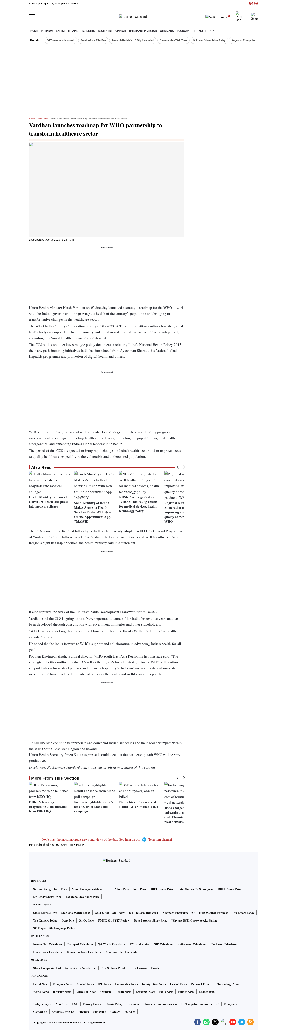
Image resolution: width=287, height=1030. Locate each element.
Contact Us (40, 1011)
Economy (183, 31)
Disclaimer (134, 1004)
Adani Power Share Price (130, 889)
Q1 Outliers (86, 920)
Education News (86, 991)
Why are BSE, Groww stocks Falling (194, 920)
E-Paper (73, 31)
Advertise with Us (63, 1011)
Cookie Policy (114, 1004)
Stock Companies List (47, 968)
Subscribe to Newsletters (80, 968)
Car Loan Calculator (224, 944)
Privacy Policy (92, 1004)
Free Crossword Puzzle (144, 968)
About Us (61, 1004)
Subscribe (99, 1011)
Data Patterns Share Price (150, 920)
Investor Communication (161, 1004)
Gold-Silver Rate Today (110, 912)
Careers (115, 1011)
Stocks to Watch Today (75, 912)
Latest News (40, 984)
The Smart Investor (143, 31)
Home (34, 31)
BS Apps (129, 1011)
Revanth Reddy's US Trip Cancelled (133, 40)
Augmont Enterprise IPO (245, 40)
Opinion (120, 31)
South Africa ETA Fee (93, 40)
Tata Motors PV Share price (196, 889)
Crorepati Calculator (80, 944)
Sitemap (84, 1011)
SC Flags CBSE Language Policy (54, 928)
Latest (60, 31)
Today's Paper (42, 1004)
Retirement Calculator (192, 944)
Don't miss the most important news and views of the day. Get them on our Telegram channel (107, 839)
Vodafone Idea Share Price (82, 896)
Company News (62, 984)
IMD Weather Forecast (213, 912)
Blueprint (105, 31)
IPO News (104, 984)
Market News (85, 984)
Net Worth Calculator (111, 944)
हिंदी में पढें (253, 4)
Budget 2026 (207, 991)
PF (194, 31)
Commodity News (126, 984)
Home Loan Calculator (47, 952)
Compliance (231, 1004)
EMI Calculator (140, 944)
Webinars (167, 31)
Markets (88, 31)
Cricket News (178, 984)
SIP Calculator (163, 944)
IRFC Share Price (162, 889)
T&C (75, 1004)
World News (41, 991)
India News (42, 118)
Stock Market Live (45, 912)
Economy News (145, 991)
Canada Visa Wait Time (173, 40)
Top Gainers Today (45, 920)
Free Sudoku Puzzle (113, 968)
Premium (47, 31)
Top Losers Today (243, 912)
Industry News (62, 991)
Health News (123, 991)
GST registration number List (200, 1004)
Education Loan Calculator (84, 952)
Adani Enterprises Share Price (91, 889)
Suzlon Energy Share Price (50, 889)
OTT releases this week (61, 40)
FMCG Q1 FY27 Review (113, 920)
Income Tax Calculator (47, 944)
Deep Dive (68, 920)
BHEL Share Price (230, 889)
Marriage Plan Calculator (122, 952)
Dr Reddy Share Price (47, 896)
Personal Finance (202, 984)
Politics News (186, 991)
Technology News (228, 984)
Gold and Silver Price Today (209, 40)
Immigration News (154, 984)
